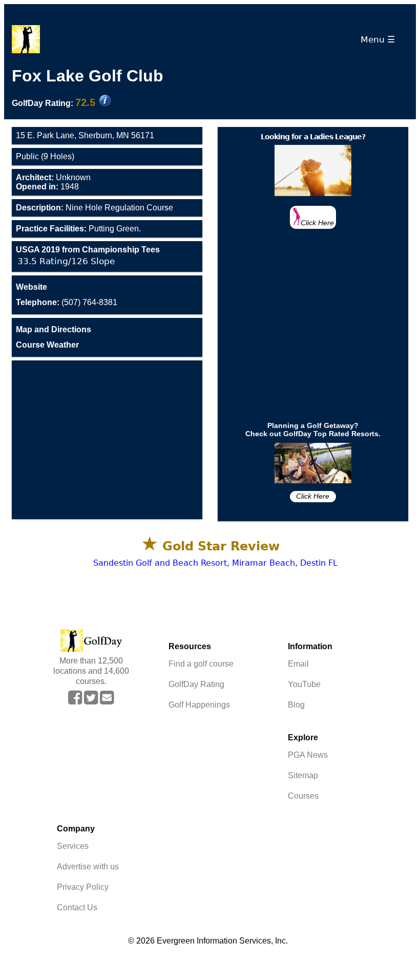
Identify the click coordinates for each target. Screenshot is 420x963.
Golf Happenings (199, 704)
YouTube (304, 684)
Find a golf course (201, 663)
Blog (296, 704)
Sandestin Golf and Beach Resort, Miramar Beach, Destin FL (215, 563)
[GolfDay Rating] (105, 101)
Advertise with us (88, 866)
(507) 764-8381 (66, 302)
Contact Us (77, 907)
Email (298, 663)
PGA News (308, 755)
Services (73, 846)
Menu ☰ (380, 39)
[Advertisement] (107, 439)
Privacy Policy (83, 887)
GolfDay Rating (196, 684)
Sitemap (303, 775)
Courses (303, 795)
